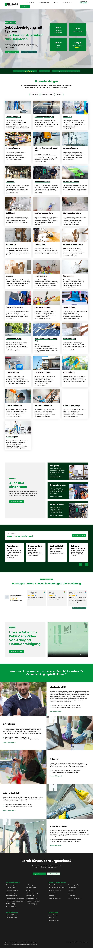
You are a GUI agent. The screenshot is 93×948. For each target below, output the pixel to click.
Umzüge (9, 276)
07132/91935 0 (84, 3)
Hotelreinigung (69, 339)
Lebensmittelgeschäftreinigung (15, 898)
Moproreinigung (13, 148)
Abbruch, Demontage (55, 885)
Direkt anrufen (54, 874)
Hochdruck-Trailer (42, 182)
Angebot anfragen (12, 52)
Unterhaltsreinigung (43, 405)
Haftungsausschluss (83, 942)
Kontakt (24, 6)
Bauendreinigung (13, 117)
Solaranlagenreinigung (44, 117)
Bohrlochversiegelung (44, 213)
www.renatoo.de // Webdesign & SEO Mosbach (26, 944)
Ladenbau (10, 182)
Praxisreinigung (12, 372)
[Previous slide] (80, 564)
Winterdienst (68, 276)
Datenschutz (75, 942)
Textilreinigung (69, 307)
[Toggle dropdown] (33, 2)
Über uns (51, 917)
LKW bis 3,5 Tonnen (71, 182)
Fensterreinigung (70, 148)
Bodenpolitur (40, 244)
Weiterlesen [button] (31, 604)
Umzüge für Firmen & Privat (57, 888)
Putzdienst (67, 117)
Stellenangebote (54, 920)
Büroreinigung (12, 437)
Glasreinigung (69, 372)
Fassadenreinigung (43, 372)
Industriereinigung (14, 405)
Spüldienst (10, 213)
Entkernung (11, 244)
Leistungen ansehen (29, 52)
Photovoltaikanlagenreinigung (46, 340)
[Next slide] (86, 564)
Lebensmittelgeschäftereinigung (46, 149)
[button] (87, 598)
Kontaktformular (53, 915)
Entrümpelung (41, 276)
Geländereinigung (13, 339)
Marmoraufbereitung (72, 213)
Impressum (68, 942)
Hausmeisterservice (14, 307)
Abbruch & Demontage (73, 244)
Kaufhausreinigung (43, 307)
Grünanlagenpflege (71, 405)
